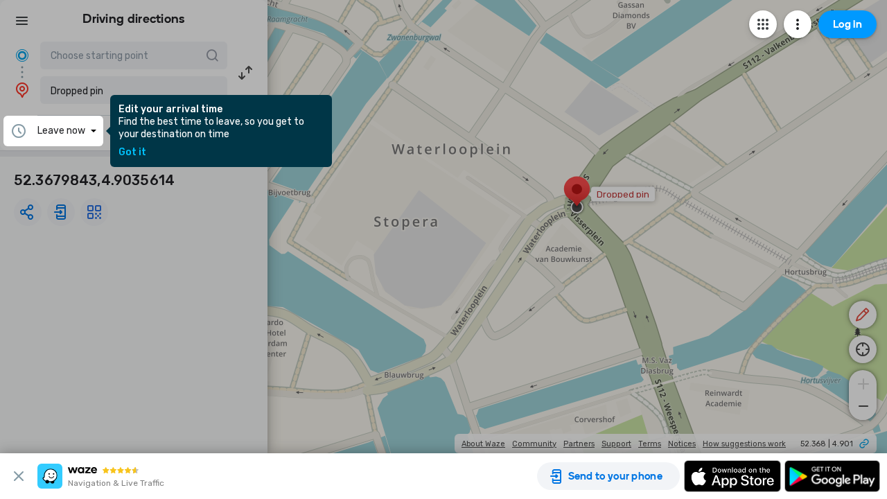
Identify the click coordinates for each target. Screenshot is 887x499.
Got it (132, 152)
